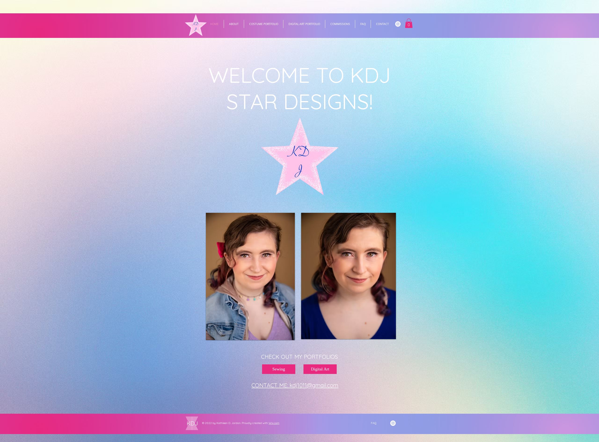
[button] (409, 23)
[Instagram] (398, 24)
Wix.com (274, 423)
